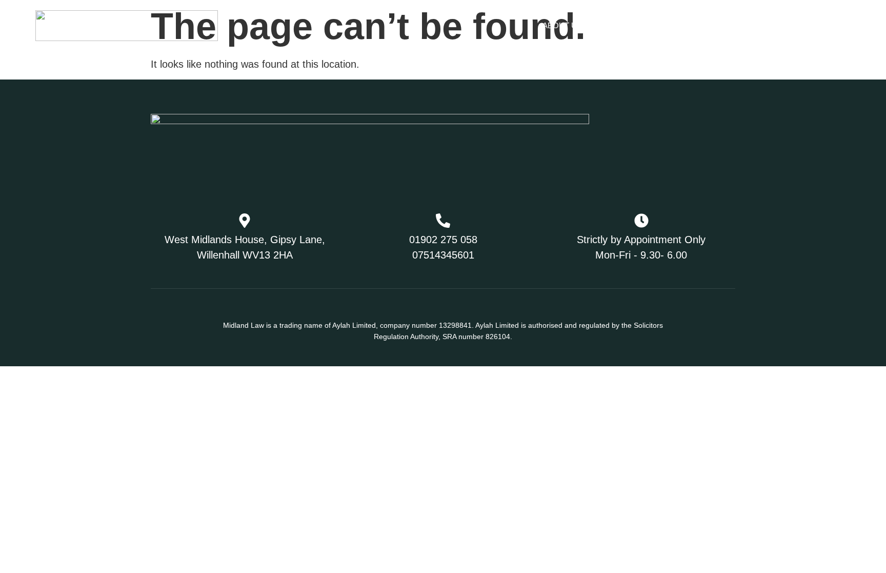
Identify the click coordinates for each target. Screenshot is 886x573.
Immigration (628, 25)
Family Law (710, 25)
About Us (562, 25)
